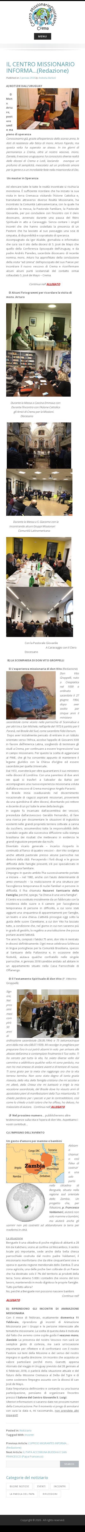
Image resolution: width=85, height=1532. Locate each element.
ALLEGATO (53, 284)
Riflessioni (50, 1494)
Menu (42, 36)
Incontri (29, 1435)
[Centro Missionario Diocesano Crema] (42, 16)
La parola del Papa (22, 1494)
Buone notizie (19, 1486)
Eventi (41, 1486)
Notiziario (26, 1430)
